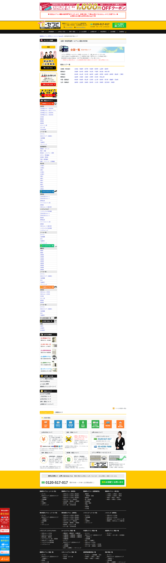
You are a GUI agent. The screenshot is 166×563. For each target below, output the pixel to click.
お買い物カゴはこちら (5, 558)
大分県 (96, 82)
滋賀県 (76, 77)
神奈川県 (107, 71)
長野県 (101, 74)
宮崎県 (101, 82)
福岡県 (76, 82)
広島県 (91, 79)
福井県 (91, 74)
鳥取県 (76, 79)
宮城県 (91, 69)
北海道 (76, 69)
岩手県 (86, 69)
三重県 (121, 74)
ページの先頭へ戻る (120, 408)
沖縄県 (112, 82)
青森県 (81, 69)
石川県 (86, 74)
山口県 (96, 79)
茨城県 (76, 71)
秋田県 (96, 69)
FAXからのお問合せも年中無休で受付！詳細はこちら (5, 545)
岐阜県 (106, 74)
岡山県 (86, 79)
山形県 (101, 69)
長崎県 (86, 82)
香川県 (106, 79)
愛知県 (116, 74)
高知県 (116, 79)
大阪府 (86, 77)
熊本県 (91, 82)
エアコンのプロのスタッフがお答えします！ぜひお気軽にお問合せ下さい (5, 521)
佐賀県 (81, 82)
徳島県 (101, 79)
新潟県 (76, 74)
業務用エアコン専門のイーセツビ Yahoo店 (51, 36)
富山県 (81, 74)
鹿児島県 (107, 82)
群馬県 (86, 71)
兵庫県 (91, 77)
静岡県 (111, 74)
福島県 (106, 69)
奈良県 (96, 77)
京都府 (81, 77)
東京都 (101, 71)
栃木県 (81, 71)
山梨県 (96, 74)
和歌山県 (102, 77)
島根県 (81, 79)
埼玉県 (91, 71)
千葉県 (96, 71)
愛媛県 (111, 79)
